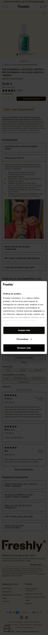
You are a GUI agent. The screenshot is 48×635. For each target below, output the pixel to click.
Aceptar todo (24, 330)
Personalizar (22, 339)
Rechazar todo (24, 348)
